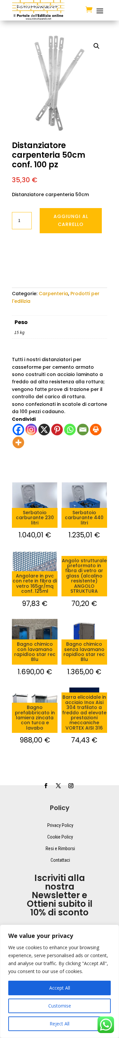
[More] (18, 442)
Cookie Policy (60, 837)
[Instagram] (31, 429)
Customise (59, 1006)
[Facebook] (18, 429)
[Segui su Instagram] (71, 786)
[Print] (95, 429)
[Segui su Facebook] (46, 786)
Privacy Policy (60, 825)
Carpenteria (53, 293)
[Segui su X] (58, 786)
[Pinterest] (57, 429)
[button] (96, 46)
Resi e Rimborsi (60, 848)
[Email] (83, 429)
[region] (59, 981)
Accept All (59, 988)
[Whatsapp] (70, 429)
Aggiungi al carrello (71, 220)
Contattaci (60, 860)
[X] (44, 429)
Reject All (59, 1023)
